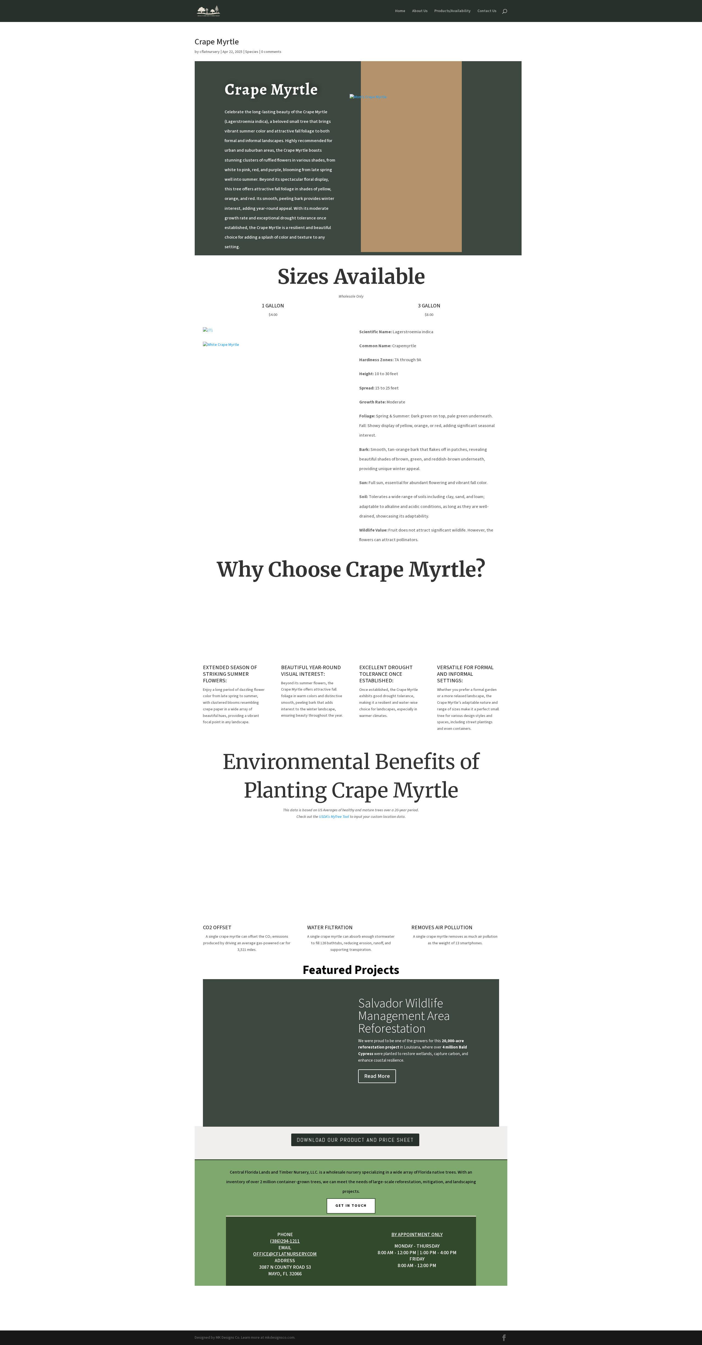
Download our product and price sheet (355, 1139)
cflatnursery (210, 52)
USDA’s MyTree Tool (334, 817)
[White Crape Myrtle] (221, 344)
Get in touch (351, 1205)
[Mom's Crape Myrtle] (368, 97)
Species (251, 52)
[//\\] (208, 330)
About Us (420, 11)
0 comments (271, 52)
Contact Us (486, 11)
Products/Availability (452, 11)
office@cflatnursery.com (285, 1254)
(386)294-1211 (285, 1241)
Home (400, 11)
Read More (377, 1076)
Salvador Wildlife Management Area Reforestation (404, 1016)
